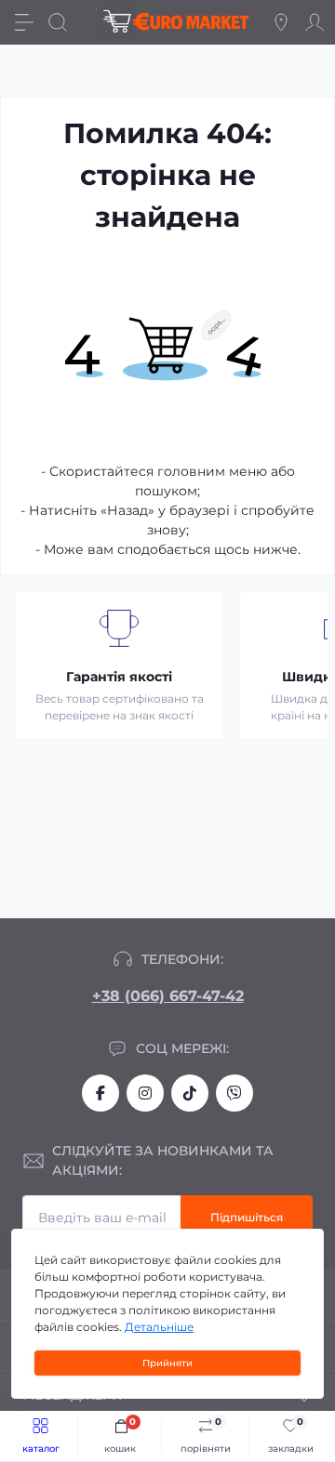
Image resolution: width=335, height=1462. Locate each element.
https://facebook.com (100, 1093)
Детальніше (159, 1327)
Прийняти (167, 1363)
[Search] (57, 22)
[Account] (314, 22)
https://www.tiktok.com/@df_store (189, 1093)
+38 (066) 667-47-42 (168, 996)
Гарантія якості (119, 676)
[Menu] (24, 22)
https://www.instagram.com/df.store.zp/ (145, 1093)
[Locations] (281, 22)
